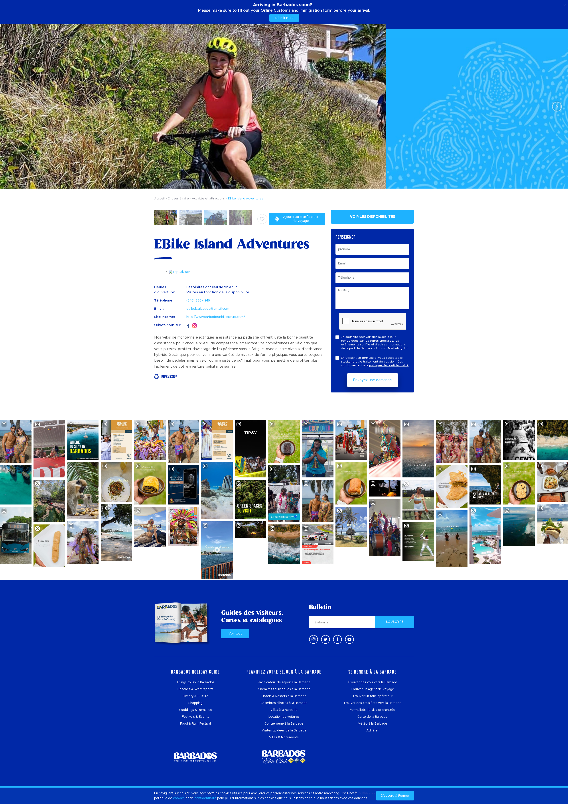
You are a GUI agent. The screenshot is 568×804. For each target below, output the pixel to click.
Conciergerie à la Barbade (283, 723)
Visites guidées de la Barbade (284, 730)
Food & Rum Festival (195, 723)
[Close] (564, 4)
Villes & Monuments (284, 737)
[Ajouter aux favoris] (262, 219)
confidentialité (205, 798)
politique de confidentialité (388, 365)
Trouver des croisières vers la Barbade (372, 703)
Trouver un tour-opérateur (372, 696)
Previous (12, 106)
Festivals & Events (195, 716)
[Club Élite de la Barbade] (284, 757)
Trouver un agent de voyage (372, 689)
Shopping (195, 703)
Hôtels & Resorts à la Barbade (284, 696)
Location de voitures (284, 716)
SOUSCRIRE (395, 621)
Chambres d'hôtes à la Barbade (284, 703)
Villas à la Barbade (284, 709)
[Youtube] (349, 639)
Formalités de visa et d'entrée (372, 709)
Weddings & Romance (195, 709)
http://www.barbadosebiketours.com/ (215, 317)
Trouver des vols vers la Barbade (372, 682)
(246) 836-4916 (198, 300)
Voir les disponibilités (372, 217)
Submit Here (284, 18)
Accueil (159, 198)
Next (555, 106)
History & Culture (195, 696)
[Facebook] (188, 325)
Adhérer (372, 730)
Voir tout (235, 633)
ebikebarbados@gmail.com (207, 308)
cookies (179, 798)
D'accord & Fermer (395, 795)
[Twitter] (325, 639)
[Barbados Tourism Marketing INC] (195, 757)
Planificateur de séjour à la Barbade (284, 682)
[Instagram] (194, 325)
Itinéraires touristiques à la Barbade (284, 689)
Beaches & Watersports (195, 689)
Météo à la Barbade (372, 723)
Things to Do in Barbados (195, 682)
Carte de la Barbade (372, 716)
